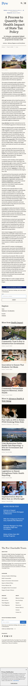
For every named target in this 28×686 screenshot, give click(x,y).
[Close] (26, 669)
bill (10, 163)
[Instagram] (5, 636)
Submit (14, 299)
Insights (4, 595)
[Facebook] (2, 636)
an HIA (13, 185)
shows (10, 232)
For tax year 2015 (10, 139)
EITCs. (3, 152)
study (6, 237)
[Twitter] (9, 636)
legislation (14, 168)
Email (3, 619)
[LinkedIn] (7, 636)
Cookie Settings (14, 683)
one (11, 124)
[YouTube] (11, 636)
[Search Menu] (21, 3)
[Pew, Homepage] (5, 3)
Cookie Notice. (16, 680)
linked (5, 225)
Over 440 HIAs (5, 123)
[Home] (14, 548)
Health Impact (17, 322)
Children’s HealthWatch (7, 180)
